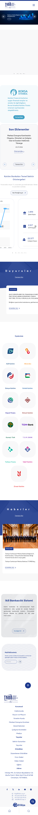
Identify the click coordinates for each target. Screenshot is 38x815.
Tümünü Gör (19, 164)
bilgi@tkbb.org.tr (19, 793)
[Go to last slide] (2, 226)
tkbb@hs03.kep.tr (20, 799)
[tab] (15, 73)
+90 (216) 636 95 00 (20, 797)
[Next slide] (35, 226)
